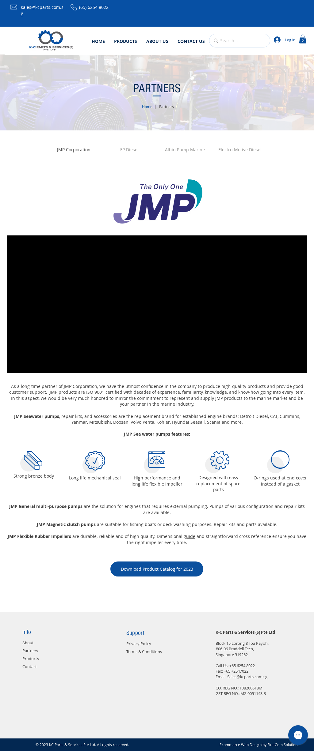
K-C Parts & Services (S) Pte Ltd (245, 632)
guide (189, 536)
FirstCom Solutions (283, 744)
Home (147, 106)
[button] (302, 39)
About (28, 642)
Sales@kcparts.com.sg (247, 676)
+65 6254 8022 (242, 665)
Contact (29, 666)
